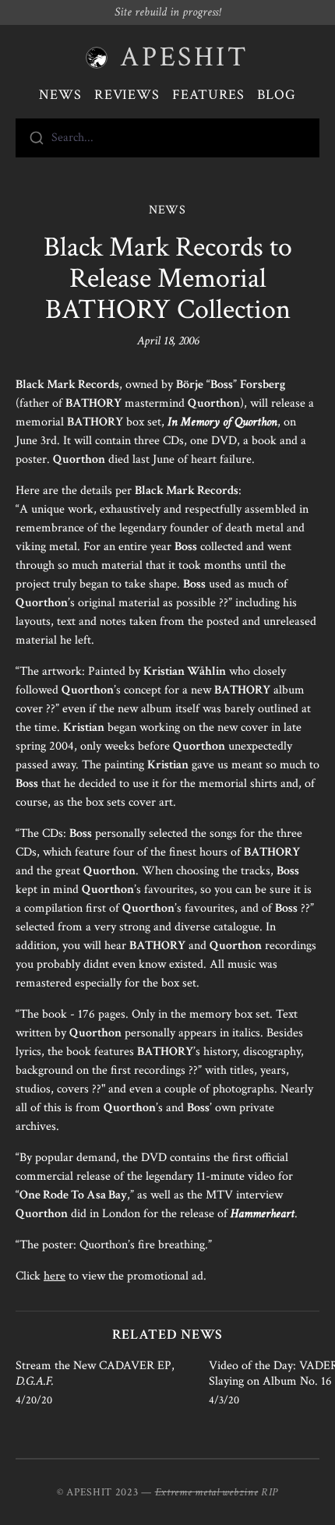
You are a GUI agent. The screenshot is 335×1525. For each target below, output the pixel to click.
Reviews (127, 95)
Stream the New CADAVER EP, (95, 1373)
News (60, 95)
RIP (269, 1492)
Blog (276, 95)
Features (208, 95)
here (54, 1276)
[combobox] (167, 137)
